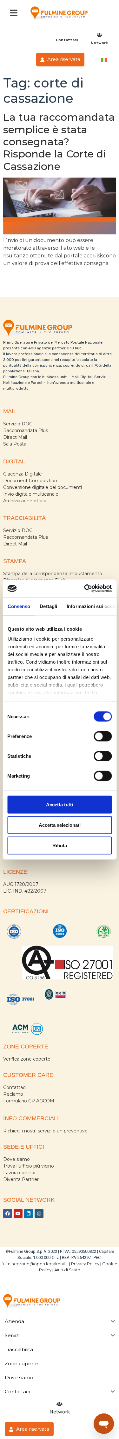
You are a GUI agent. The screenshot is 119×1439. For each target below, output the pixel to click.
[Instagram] (39, 1213)
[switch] (103, 736)
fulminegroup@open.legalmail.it (35, 1263)
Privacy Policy (85, 1263)
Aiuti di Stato (67, 1269)
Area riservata (63, 59)
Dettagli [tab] (48, 606)
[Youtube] (18, 1213)
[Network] (99, 35)
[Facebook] (7, 1213)
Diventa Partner (21, 1179)
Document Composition (30, 480)
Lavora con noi (19, 1173)
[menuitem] (104, 59)
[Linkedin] (28, 1213)
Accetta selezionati (60, 824)
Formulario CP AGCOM (28, 1101)
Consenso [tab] (18, 606)
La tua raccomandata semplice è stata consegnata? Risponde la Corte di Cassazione (59, 141)
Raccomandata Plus (25, 430)
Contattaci (67, 40)
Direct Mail (15, 437)
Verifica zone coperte (26, 1059)
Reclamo (13, 1094)
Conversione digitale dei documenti (42, 487)
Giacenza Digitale (22, 474)
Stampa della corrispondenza (35, 573)
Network (99, 43)
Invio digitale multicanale (30, 494)
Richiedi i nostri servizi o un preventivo (45, 1131)
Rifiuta (59, 845)
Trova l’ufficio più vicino (28, 1166)
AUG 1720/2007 (20, 884)
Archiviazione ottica (24, 501)
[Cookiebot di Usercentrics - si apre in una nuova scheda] (85, 588)
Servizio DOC (17, 424)
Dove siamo (16, 1159)
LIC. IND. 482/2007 (24, 891)
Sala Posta (14, 444)
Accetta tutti (59, 804)
